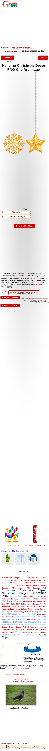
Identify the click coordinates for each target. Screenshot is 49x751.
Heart (39, 614)
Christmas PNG (10, 51)
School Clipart (8, 627)
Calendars (42, 585)
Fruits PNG (27, 601)
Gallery (4, 48)
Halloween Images (24, 607)
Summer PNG (32, 630)
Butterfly (11, 585)
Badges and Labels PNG (24, 578)
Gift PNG (5, 604)
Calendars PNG (9, 588)
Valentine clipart (40, 632)
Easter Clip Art (34, 596)
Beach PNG (41, 580)
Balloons (5, 580)
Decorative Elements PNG (36, 545)
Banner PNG (29, 580)
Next (44, 58)
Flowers (34, 599)
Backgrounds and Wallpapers (32, 747)
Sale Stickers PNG (38, 624)
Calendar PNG (31, 585)
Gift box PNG (41, 601)
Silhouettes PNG (8, 630)
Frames (18, 601)
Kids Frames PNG (24, 617)
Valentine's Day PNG (12, 635)
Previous (8, 58)
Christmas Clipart (33, 590)
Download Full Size (24, 226)
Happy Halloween (26, 612)
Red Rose (42, 619)
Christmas (16, 212)
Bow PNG (33, 583)
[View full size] (24, 155)
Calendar (19, 585)
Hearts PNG (10, 617)
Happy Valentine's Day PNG (24, 614)
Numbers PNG (19, 619)
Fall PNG (9, 599)
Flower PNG (24, 599)
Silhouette (32, 627)
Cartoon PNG (24, 588)
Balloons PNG (16, 580)
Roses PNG (24, 624)
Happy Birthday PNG (12, 545)
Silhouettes (41, 627)
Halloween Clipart (9, 607)
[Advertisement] (24, 26)
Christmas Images (16, 216)
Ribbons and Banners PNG (15, 622)
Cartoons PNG (39, 588)
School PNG (21, 627)
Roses (15, 624)
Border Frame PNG (21, 583)
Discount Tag (15, 596)
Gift (34, 601)
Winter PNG (31, 635)
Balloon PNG (41, 578)
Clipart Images (13, 747)
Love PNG (36, 617)
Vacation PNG (27, 632)
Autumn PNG (7, 578)
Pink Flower (32, 619)
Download (38, 285)
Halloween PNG (40, 607)
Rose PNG (6, 624)
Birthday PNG (7, 583)
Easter (24, 596)
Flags (16, 599)
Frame (10, 601)
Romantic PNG (34, 622)
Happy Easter (12, 612)
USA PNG (17, 632)
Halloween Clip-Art (38, 604)
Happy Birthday (8, 609)
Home (3, 747)
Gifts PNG (15, 604)
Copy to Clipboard (10, 298)
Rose (44, 622)
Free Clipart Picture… (21, 48)
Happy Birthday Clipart (24, 609)
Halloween (25, 604)
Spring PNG (21, 630)
